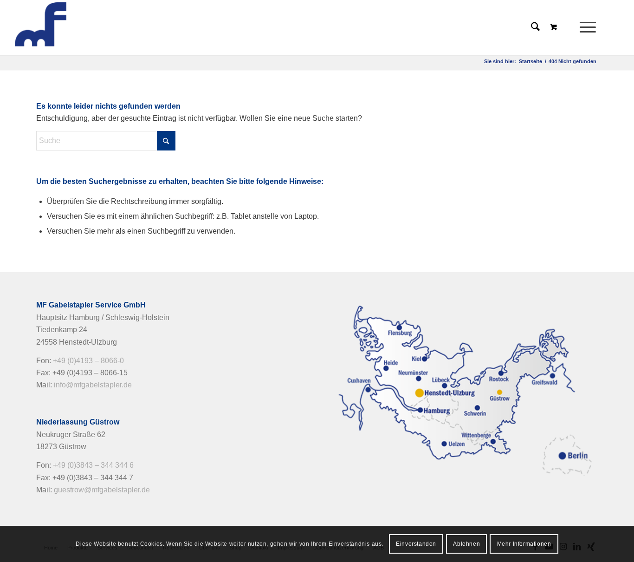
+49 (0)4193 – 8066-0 (88, 361)
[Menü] (585, 27)
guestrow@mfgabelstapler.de (102, 490)
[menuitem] (591, 27)
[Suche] (535, 27)
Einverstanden (416, 544)
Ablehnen (466, 544)
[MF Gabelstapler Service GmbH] (81, 27)
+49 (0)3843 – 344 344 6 (93, 465)
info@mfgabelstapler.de (93, 385)
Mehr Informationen (524, 544)
